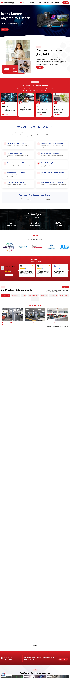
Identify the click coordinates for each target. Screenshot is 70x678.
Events (44, 2)
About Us (25, 2)
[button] (19, 270)
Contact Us (57, 2)
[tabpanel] (35, 474)
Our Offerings (32, 2)
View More (65, 287)
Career (39, 2)
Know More (39, 67)
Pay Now (66, 2)
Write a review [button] (9, 275)
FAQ (48, 2)
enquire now (62, 659)
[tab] (5, 295)
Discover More (5, 29)
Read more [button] (22, 275)
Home (20, 2)
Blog (52, 2)
